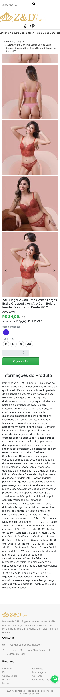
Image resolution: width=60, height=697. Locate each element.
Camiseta (55, 33)
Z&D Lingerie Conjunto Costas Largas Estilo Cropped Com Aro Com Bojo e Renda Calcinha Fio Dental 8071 (30, 47)
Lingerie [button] (4, 33)
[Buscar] (33, 4)
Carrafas (37, 675)
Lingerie (20, 41)
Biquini (15, 33)
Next (53, 270)
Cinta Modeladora (42, 679)
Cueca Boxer (27, 33)
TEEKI (38, 694)
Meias (45, 33)
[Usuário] (25, 26)
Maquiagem (39, 672)
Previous (6, 270)
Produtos (8, 41)
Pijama (38, 33)
